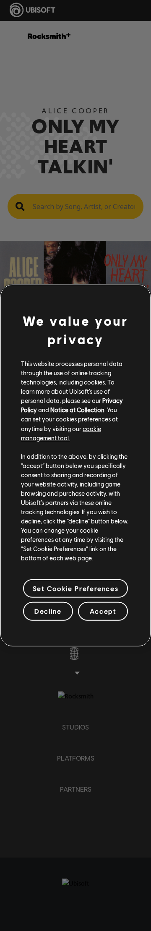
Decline (47, 611)
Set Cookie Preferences (75, 588)
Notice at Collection (77, 409)
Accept (103, 611)
